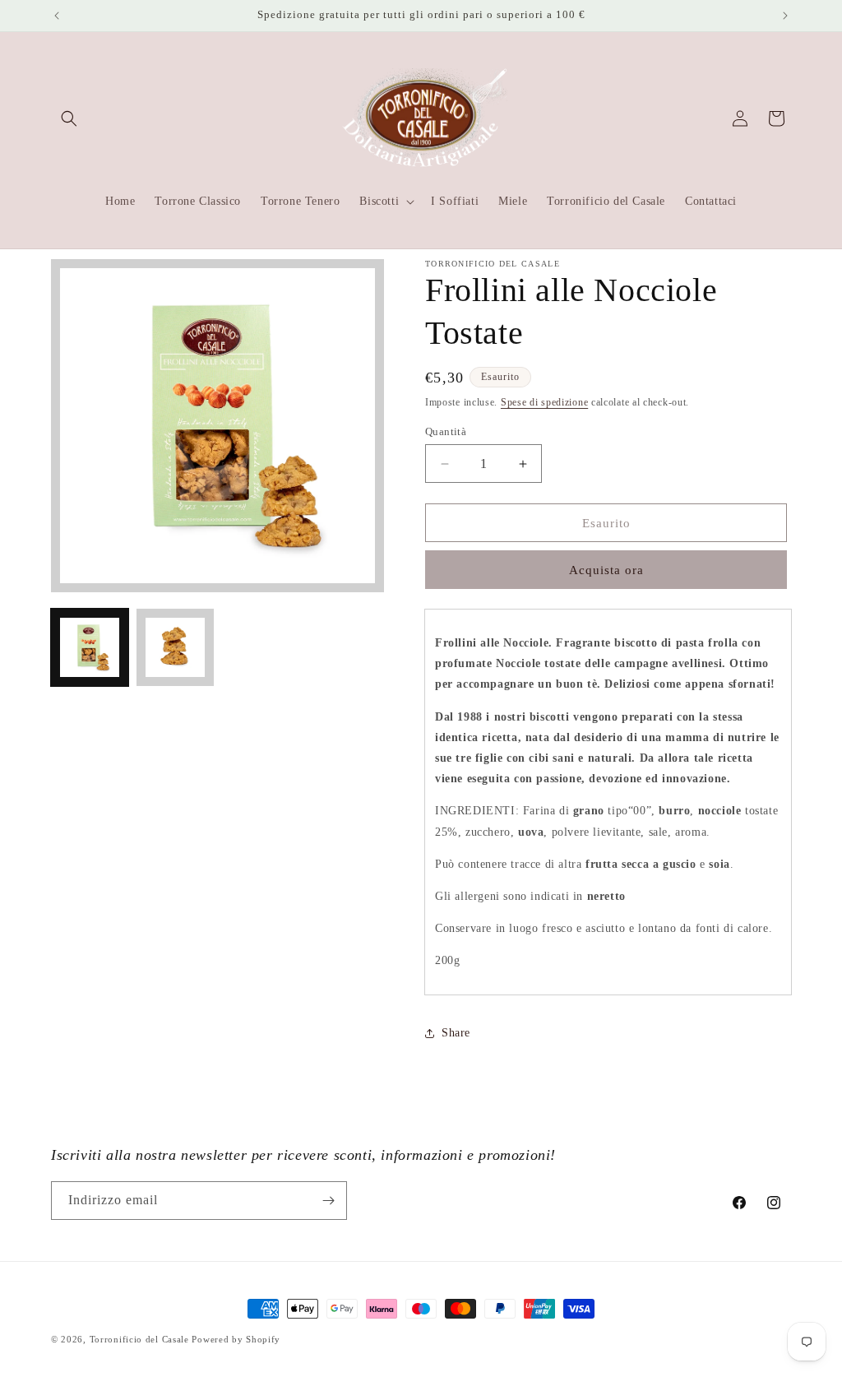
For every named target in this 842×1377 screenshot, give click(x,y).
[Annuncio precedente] (57, 15)
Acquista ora (606, 570)
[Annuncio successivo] (785, 15)
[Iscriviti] (328, 1200)
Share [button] (456, 1033)
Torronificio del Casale (139, 1339)
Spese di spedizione (544, 402)
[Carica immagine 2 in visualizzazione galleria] (175, 647)
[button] (69, 118)
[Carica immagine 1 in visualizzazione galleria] (89, 647)
